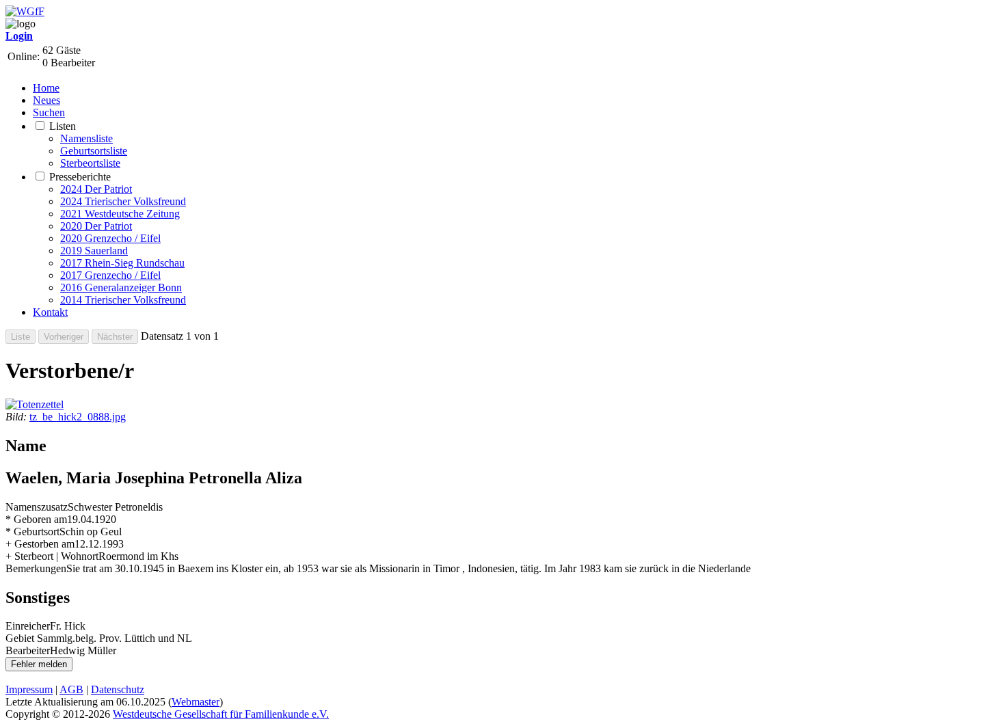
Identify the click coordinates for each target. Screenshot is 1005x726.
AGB (71, 689)
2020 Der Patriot (96, 226)
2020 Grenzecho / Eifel (110, 238)
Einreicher (27, 626)
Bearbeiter (27, 650)
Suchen (49, 112)
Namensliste (86, 138)
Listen (62, 126)
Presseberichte (80, 177)
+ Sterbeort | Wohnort (51, 556)
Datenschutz (117, 689)
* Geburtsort (32, 531)
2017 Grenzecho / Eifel (110, 275)
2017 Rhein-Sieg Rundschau (122, 263)
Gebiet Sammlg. (40, 638)
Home (46, 88)
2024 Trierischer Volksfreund (123, 201)
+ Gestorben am (40, 544)
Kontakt (50, 312)
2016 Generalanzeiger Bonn (121, 287)
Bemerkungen (35, 568)
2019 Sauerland (94, 250)
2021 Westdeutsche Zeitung (120, 213)
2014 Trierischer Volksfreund (123, 300)
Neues (46, 100)
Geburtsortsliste (93, 151)
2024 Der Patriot (96, 189)
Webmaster (195, 702)
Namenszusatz (36, 507)
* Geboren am (36, 519)
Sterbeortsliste (90, 163)
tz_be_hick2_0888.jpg (77, 416)
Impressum (29, 689)
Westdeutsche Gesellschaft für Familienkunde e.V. (221, 714)
